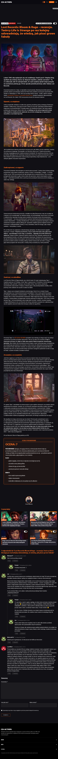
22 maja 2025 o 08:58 (20, 637)
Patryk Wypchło (29, 504)
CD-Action (5, 23)
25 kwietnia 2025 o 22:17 (16, 574)
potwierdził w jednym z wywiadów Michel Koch (20, 95)
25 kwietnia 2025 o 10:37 (20, 555)
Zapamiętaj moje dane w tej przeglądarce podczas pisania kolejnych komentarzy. (21, 710)
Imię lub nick (5, 702)
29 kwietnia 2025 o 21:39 (23, 620)
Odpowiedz (16, 560)
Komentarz (4, 682)
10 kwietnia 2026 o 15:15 (19, 646)
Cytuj (9, 560)
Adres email (33, 702)
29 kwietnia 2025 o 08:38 (25, 565)
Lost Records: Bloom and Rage (43, 23)
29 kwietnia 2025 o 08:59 (25, 599)
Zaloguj (52, 2)
